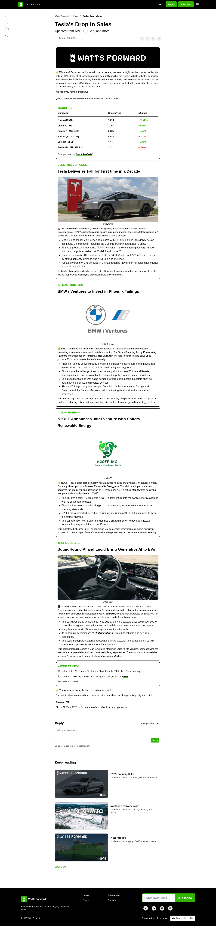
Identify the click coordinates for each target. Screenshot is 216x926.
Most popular (147, 722)
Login (171, 4)
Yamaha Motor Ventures (99, 355)
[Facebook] (162, 908)
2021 (68, 702)
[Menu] (197, 4)
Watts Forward (62, 16)
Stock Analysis (84, 154)
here (125, 676)
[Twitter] (145, 908)
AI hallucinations (103, 633)
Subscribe (186, 4)
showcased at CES (111, 656)
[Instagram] (170, 908)
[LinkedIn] (153, 908)
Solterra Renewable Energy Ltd (101, 486)
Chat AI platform (106, 613)
